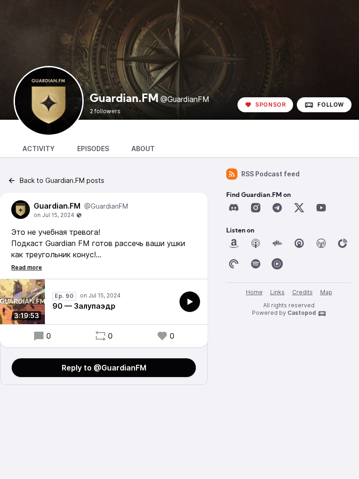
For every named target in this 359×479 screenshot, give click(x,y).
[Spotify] (255, 263)
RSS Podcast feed (270, 174)
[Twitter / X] (299, 207)
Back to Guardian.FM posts (62, 180)
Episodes (93, 148)
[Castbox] (277, 243)
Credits (302, 292)
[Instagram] (255, 207)
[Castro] (299, 243)
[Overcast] (321, 243)
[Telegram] (277, 207)
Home (254, 292)
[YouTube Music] (277, 263)
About (143, 148)
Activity (38, 148)
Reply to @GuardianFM (104, 367)
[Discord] (233, 207)
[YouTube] (321, 207)
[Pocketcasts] (233, 263)
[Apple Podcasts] (255, 243)
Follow (330, 104)
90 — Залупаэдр (83, 306)
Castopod (301, 312)
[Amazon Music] (233, 243)
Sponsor (270, 104)
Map (326, 292)
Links (277, 292)
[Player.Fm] (342, 243)
